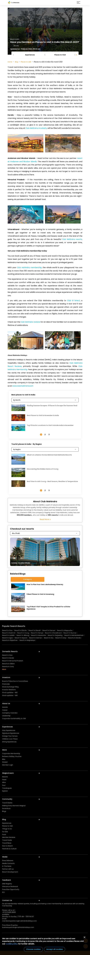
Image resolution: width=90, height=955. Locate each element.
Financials (6, 684)
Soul (3, 785)
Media (4, 857)
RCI (3, 892)
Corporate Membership (11, 753)
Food (4, 834)
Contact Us (7, 900)
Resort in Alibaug (23, 635)
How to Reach (7, 846)
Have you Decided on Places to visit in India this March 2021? (44, 42)
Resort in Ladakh (8, 635)
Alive (4, 782)
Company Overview (9, 713)
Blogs (4, 811)
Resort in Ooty (60, 638)
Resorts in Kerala (74, 638)
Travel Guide (7, 840)
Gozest (5, 762)
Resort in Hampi (37, 633)
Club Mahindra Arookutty (36, 128)
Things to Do (7, 829)
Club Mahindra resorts (72, 239)
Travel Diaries (7, 803)
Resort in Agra (7, 638)
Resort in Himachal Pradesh (12, 661)
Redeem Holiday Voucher (12, 756)
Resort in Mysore (21, 638)
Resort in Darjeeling (55, 635)
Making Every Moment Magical (13, 806)
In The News (6, 866)
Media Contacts (8, 863)
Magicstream (8, 773)
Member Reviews (8, 837)
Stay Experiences (8, 730)
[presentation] (13, 54)
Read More (45, 519)
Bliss (3, 759)
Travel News (6, 843)
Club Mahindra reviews (30, 322)
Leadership (6, 716)
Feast (4, 779)
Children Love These (10, 739)
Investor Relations (9, 690)
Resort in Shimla (20, 630)
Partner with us (8, 869)
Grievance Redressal (10, 886)
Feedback (6, 880)
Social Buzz (6, 808)
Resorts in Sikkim (8, 664)
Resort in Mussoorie (38, 635)
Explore (5, 791)
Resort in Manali (34, 630)
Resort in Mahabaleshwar (74, 635)
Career (4, 710)
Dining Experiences (9, 742)
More (4, 669)
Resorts (5, 777)
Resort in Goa (7, 630)
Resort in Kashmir (8, 633)
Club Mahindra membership (29, 267)
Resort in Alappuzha (64, 630)
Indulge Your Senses (10, 736)
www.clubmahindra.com (22, 386)
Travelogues (7, 788)
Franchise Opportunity (10, 889)
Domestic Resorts (10, 651)
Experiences (30, 55)
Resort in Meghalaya (27, 640)
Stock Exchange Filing (10, 687)
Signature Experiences (10, 733)
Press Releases (7, 860)
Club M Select (73, 300)
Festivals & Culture (9, 849)
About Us (6, 703)
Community (7, 799)
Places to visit (26, 62)
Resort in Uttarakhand (53, 633)
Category (27, 579)
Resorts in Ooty (8, 666)
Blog (16, 62)
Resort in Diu (48, 638)
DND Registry (7, 884)
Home (10, 62)
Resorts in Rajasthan (10, 640)
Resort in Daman (48, 630)
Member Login (7, 765)
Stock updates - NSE (10, 695)
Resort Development (10, 872)
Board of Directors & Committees (15, 681)
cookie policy (12, 944)
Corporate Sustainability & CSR (14, 718)
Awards (5, 707)
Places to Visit (60, 55)
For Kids (5, 832)
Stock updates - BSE (10, 692)
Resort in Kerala (8, 658)
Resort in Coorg (23, 633)
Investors (6, 677)
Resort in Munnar (70, 633)
